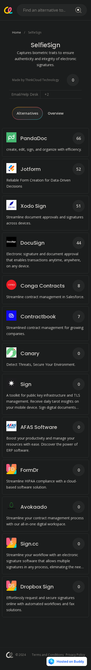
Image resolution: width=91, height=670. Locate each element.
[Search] (78, 10)
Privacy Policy (75, 655)
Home (16, 32)
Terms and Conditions (48, 655)
